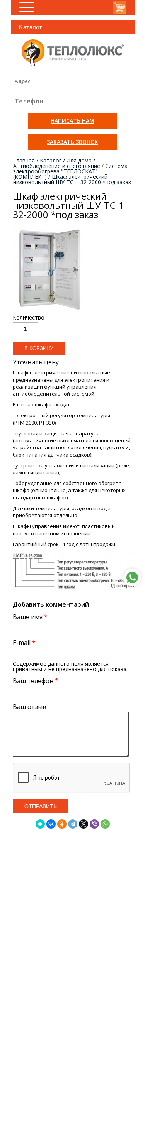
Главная (24, 160)
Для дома (79, 160)
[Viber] (94, 824)
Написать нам (72, 120)
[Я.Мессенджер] (40, 824)
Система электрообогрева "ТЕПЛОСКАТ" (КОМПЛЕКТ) (70, 171)
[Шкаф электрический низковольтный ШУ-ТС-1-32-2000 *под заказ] (48, 311)
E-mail (24, 643)
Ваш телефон (35, 681)
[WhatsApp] (105, 824)
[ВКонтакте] (51, 824)
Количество (28, 317)
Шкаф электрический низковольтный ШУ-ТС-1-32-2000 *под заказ (72, 179)
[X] (83, 824)
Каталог (50, 160)
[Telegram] (72, 824)
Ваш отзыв (29, 707)
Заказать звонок (72, 142)
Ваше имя (30, 617)
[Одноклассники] (62, 824)
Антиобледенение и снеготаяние (56, 165)
